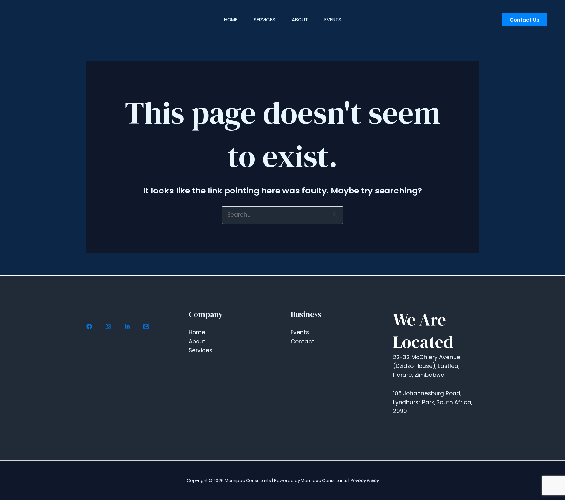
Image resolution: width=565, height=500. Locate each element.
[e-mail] (146, 326)
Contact (302, 341)
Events (332, 19)
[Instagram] (108, 326)
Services (264, 19)
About (300, 19)
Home (230, 19)
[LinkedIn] (127, 326)
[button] (524, 19)
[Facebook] (89, 326)
